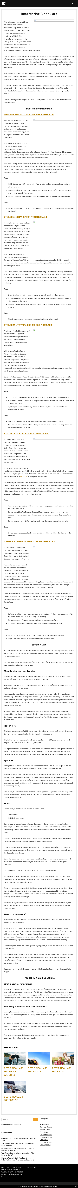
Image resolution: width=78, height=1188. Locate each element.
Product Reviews (46, 1135)
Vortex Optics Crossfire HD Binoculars (26, 433)
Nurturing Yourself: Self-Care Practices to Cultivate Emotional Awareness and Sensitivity (18, 1159)
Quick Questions (46, 1137)
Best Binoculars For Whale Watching (13, 1071)
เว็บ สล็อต (23, 477)
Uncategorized (45, 1145)
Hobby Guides (45, 1130)
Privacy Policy (32, 1167)
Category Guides (46, 1127)
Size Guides (44, 1140)
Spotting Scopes (46, 1142)
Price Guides (44, 1132)
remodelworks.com (11, 780)
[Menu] (3, 3)
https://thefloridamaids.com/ (54, 992)
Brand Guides (44, 1125)
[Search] (73, 3)
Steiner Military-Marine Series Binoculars (28, 325)
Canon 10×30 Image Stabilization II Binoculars (30, 541)
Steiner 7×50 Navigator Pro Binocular (25, 217)
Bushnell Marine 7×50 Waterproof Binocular (29, 114)
